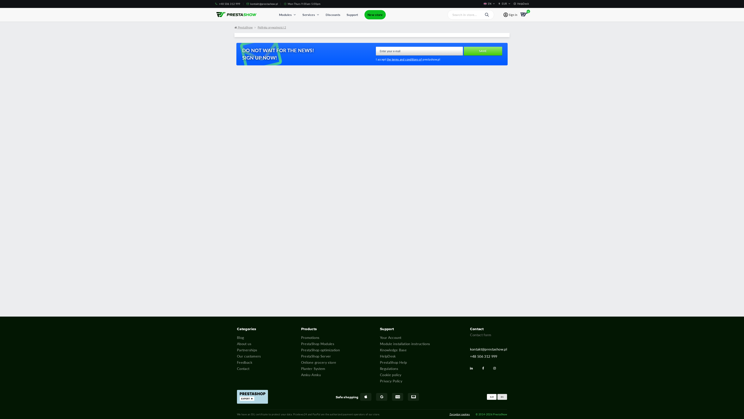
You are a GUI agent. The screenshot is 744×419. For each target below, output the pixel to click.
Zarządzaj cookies (460, 414)
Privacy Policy (391, 381)
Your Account (390, 337)
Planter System (313, 368)
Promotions (310, 337)
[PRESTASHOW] (236, 15)
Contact (243, 368)
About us (244, 343)
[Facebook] (484, 368)
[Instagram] (496, 368)
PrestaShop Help (393, 362)
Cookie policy (390, 374)
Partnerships (247, 350)
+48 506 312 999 (483, 356)
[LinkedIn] (473, 368)
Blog (240, 337)
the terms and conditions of (404, 59)
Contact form (480, 334)
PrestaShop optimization (320, 350)
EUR (492, 397)
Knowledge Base (393, 350)
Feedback (244, 362)
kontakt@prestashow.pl (488, 349)
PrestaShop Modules (317, 343)
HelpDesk (388, 356)
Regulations (389, 368)
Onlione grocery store (318, 362)
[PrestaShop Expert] (252, 397)
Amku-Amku (311, 374)
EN (502, 397)
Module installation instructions (405, 343)
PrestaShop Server (316, 356)
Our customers (249, 356)
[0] (524, 15)
